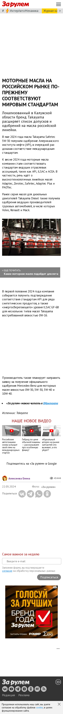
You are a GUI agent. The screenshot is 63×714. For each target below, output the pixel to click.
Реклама (23, 695)
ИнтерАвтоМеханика (24, 11)
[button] (59, 704)
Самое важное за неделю (20, 554)
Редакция (8, 695)
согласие (7, 570)
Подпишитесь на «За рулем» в (31, 463)
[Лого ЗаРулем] (15, 4)
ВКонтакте (50, 403)
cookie (39, 707)
